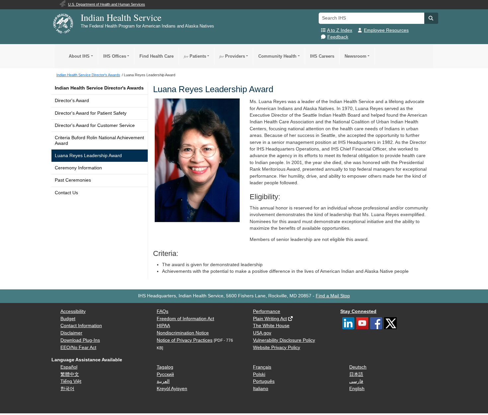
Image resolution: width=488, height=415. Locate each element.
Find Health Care (156, 56)
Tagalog (165, 367)
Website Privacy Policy (276, 347)
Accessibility (73, 311)
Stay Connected (358, 311)
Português (264, 381)
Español (68, 367)
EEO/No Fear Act (78, 347)
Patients (195, 56)
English (357, 388)
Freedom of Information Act (185, 318)
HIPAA (163, 325)
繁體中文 (69, 374)
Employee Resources (386, 30)
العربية (163, 381)
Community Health (277, 56)
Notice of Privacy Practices (184, 340)
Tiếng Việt (70, 381)
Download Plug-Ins (80, 340)
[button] (431, 18)
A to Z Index (339, 30)
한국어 (67, 388)
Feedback (337, 36)
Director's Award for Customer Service (95, 125)
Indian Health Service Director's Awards (99, 88)
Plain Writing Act (270, 318)
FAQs (162, 311)
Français (262, 367)
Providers (232, 56)
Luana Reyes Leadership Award (88, 155)
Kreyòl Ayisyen (172, 388)
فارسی (356, 381)
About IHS (79, 56)
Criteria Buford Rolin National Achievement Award (99, 140)
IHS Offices (114, 56)
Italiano (260, 388)
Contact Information (81, 325)
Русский (165, 374)
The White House (271, 325)
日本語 (356, 374)
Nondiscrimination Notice (183, 332)
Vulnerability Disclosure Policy (284, 340)
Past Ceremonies (73, 180)
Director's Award (72, 100)
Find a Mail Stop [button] (333, 295)
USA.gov (262, 332)
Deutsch (357, 367)
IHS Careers (322, 56)
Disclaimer (71, 332)
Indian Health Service (121, 17)
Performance (266, 311)
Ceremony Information (78, 167)
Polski (259, 374)
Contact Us (66, 192)
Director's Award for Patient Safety (90, 113)
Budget (67, 318)
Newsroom (355, 56)
